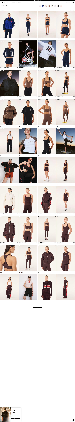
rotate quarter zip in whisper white (3, 213)
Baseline (16, 2)
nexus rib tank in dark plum (21, 213)
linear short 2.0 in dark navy (21, 67)
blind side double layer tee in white (41, 67)
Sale (20, 2)
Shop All (7, 2)
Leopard (19, 2)
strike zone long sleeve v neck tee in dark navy (4, 67)
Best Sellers (13, 2)
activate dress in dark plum (59, 213)
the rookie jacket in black (2, 96)
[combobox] (15, 417)
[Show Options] (19, 417)
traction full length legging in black (60, 96)
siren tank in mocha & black (21, 96)
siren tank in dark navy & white (59, 67)
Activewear (10, 2)
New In (4, 2)
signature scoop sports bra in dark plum (22, 242)
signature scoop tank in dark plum (60, 242)
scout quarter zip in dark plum (40, 213)
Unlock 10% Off (15, 418)
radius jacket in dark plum (2, 242)
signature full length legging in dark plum (41, 242)
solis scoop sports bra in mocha (41, 96)
